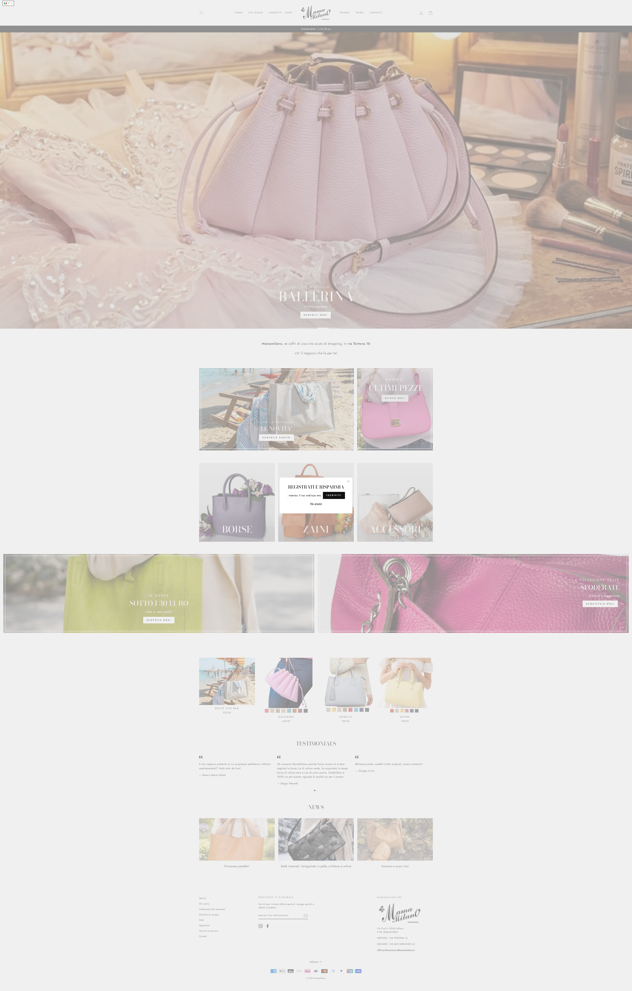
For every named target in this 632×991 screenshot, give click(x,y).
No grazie (316, 504)
